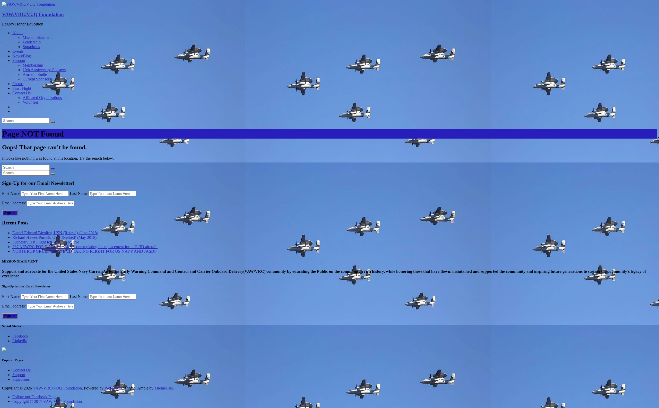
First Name (11, 193)
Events (17, 51)
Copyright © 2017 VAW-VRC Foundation (47, 401)
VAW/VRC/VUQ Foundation (33, 14)
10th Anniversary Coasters (44, 70)
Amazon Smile (35, 74)
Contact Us (21, 93)
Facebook (20, 336)
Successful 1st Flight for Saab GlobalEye (45, 242)
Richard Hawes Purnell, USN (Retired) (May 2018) (54, 237)
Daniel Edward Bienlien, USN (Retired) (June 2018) (55, 233)
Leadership (32, 42)
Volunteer (30, 102)
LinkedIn (19, 341)
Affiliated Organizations (42, 97)
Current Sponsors (37, 79)
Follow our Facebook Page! (35, 397)
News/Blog (21, 56)
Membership (33, 65)
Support (18, 60)
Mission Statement (38, 37)
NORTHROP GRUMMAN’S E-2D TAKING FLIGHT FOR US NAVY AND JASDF (84, 251)
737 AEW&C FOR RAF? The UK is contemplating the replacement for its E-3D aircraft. (85, 246)
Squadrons (31, 46)
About (17, 33)
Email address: (14, 203)
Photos (17, 83)
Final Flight (21, 88)
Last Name (79, 193)
